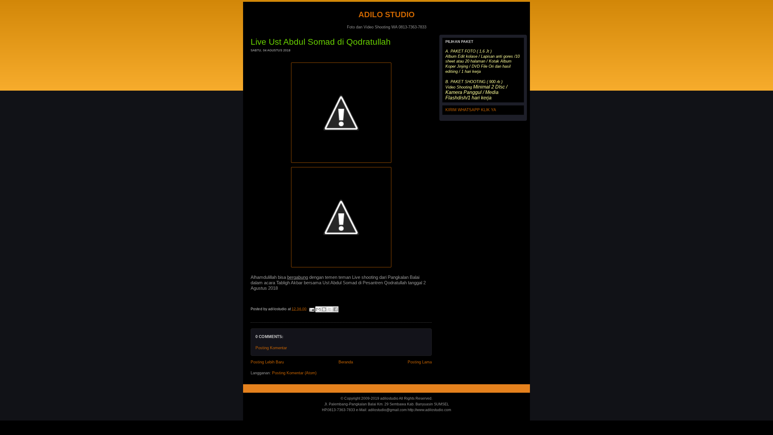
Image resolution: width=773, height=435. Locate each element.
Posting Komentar (271, 348)
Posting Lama (420, 362)
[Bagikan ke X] (330, 309)
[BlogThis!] (324, 309)
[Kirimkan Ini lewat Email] (318, 309)
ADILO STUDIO (386, 14)
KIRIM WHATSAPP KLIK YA (470, 110)
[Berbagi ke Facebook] (335, 309)
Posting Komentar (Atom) (294, 373)
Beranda (345, 362)
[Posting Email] (311, 309)
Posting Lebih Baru (267, 362)
